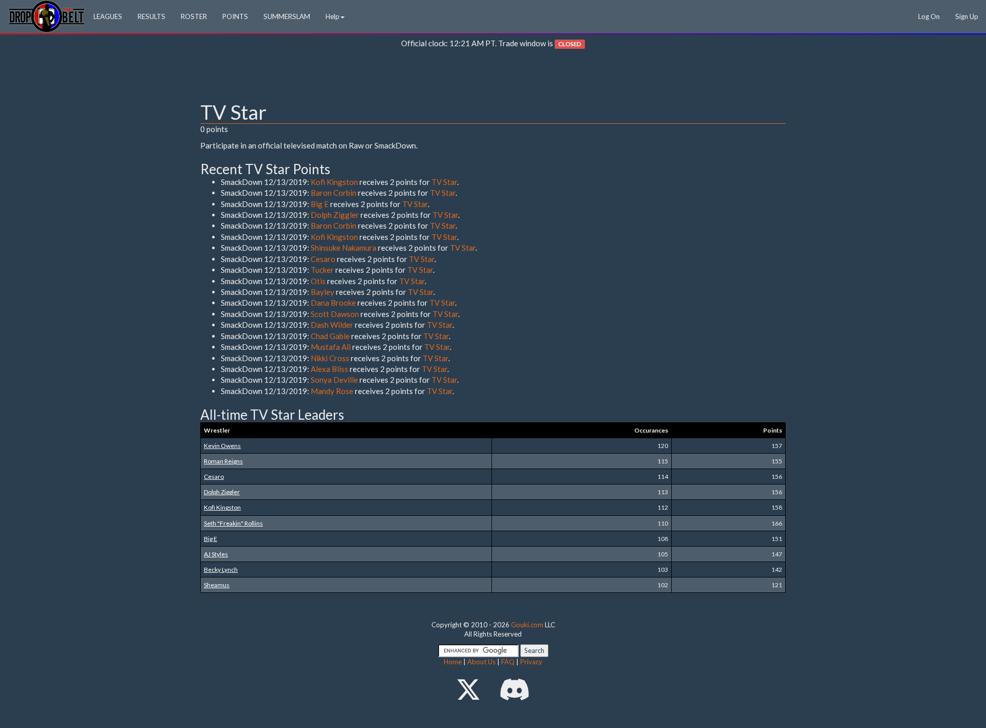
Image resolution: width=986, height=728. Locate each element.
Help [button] (332, 16)
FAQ (508, 662)
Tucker (322, 269)
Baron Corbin (333, 192)
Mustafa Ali (331, 346)
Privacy (531, 662)
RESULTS (151, 16)
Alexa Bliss (329, 369)
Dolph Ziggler (335, 214)
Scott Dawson (335, 314)
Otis (318, 281)
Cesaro (323, 259)
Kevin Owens (222, 446)
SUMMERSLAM (286, 16)
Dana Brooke (333, 302)
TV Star (444, 181)
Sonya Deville (334, 379)
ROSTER (194, 16)
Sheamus (217, 585)
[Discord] (514, 689)
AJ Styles (216, 554)
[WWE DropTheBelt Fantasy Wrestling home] (47, 16)
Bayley (322, 291)
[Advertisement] (493, 77)
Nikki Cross (330, 358)
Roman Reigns (223, 461)
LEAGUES (107, 16)
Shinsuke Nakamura (343, 247)
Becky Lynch (221, 569)
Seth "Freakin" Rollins (233, 523)
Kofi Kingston (334, 181)
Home (453, 662)
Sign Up (966, 16)
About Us (481, 662)
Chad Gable (330, 336)
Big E (320, 204)
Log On (929, 16)
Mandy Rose (332, 391)
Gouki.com (527, 625)
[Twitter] (468, 689)
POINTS (235, 16)
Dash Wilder (332, 324)
